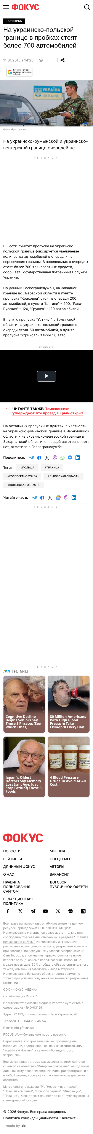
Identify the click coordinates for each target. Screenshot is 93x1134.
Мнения (57, 851)
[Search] (87, 7)
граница (53, 467)
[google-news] (70, 911)
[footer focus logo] (23, 837)
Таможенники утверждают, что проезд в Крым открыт (47, 411)
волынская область (24, 484)
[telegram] (33, 911)
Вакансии (59, 874)
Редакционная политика (18, 901)
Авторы (57, 866)
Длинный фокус (19, 866)
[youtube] (45, 911)
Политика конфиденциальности (30, 1118)
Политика (14, 21)
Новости (12, 851)
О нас (8, 874)
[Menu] (6, 7)
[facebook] (8, 911)
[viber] (58, 911)
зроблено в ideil (17, 1125)
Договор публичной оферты (69, 884)
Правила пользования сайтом (16, 886)
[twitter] (20, 911)
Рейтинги (12, 859)
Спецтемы (60, 859)
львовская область (64, 476)
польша (28, 467)
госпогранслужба (23, 476)
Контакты (70, 1118)
